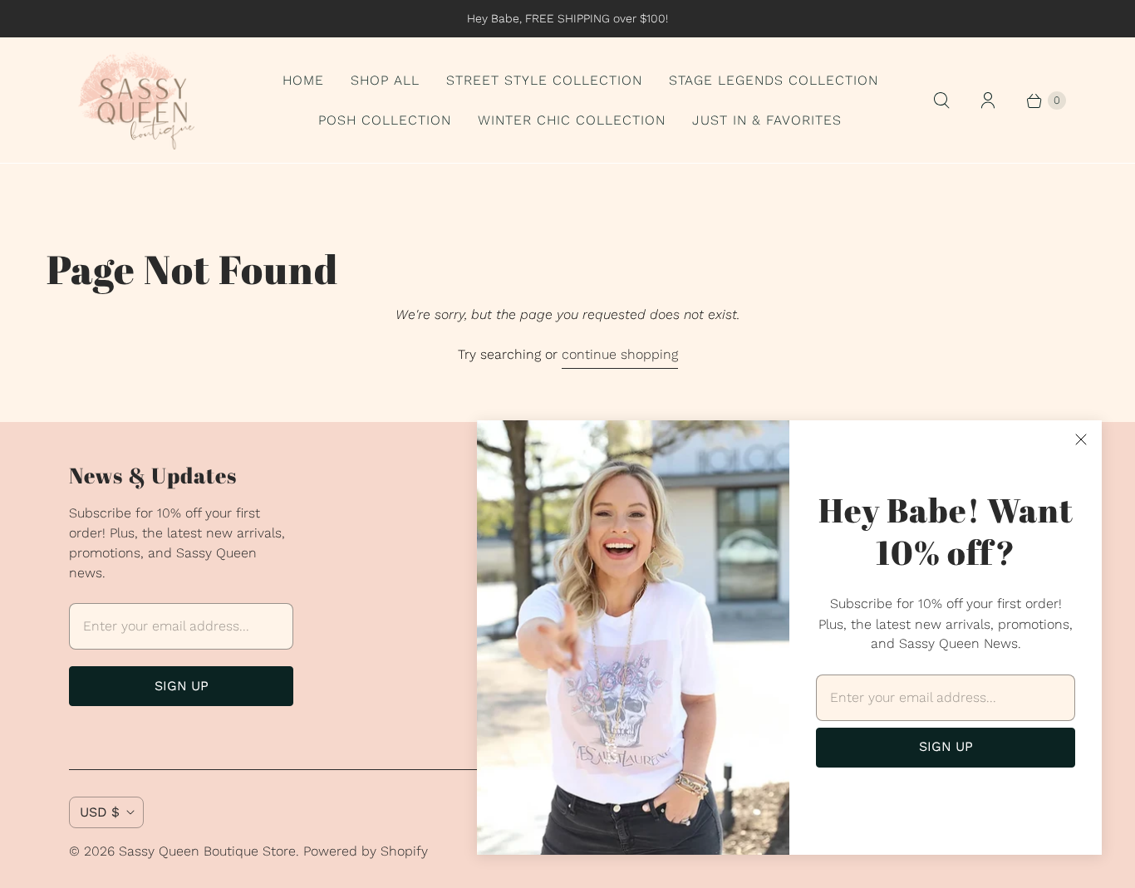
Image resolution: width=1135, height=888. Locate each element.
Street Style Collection (544, 80)
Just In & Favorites (767, 120)
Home (303, 80)
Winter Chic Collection (572, 120)
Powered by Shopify (365, 851)
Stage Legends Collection (773, 80)
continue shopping (620, 354)
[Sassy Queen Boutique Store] (144, 100)
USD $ (100, 812)
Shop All (385, 80)
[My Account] (988, 100)
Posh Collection (384, 120)
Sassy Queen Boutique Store (207, 851)
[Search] (941, 100)
